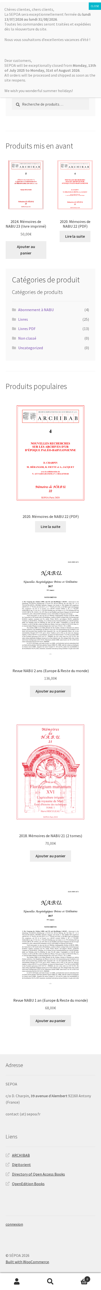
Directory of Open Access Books (38, 1174)
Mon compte (17, 1281)
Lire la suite (75, 236)
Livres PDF (27, 328)
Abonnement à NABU (36, 309)
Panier (77, 1277)
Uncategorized (30, 347)
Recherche (50, 1281)
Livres (23, 319)
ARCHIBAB (21, 1155)
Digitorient (21, 1164)
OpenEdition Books (28, 1183)
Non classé (27, 338)
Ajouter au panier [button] (26, 249)
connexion (14, 1224)
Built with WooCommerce (27, 1261)
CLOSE (95, 6)
